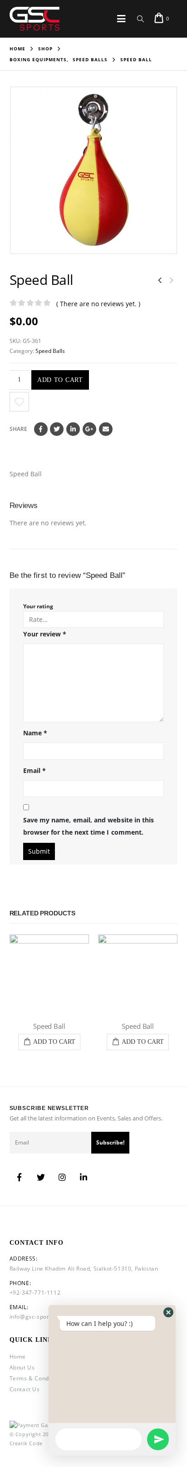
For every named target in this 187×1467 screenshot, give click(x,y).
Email (106, 429)
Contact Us (25, 1389)
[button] (168, 1312)
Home (18, 1356)
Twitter (57, 429)
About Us (22, 1367)
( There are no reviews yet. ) (98, 303)
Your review (45, 634)
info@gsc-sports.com (39, 1316)
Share (18, 429)
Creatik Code (26, 1443)
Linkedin (83, 1177)
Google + (89, 429)
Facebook (41, 429)
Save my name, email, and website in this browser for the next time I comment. (88, 826)
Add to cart (60, 380)
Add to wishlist (19, 401)
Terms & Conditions (37, 1378)
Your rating (38, 606)
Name (35, 733)
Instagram (62, 1177)
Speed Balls (50, 351)
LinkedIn (73, 429)
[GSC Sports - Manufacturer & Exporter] (34, 19)
